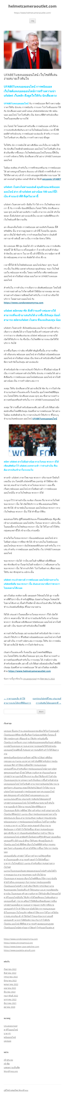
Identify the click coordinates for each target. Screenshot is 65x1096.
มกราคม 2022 (10, 999)
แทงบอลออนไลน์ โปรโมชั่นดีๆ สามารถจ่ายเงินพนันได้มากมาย (31, 784)
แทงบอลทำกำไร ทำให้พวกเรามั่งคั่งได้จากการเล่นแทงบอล (29, 908)
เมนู (32, 21)
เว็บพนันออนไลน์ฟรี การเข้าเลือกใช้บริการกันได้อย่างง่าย (29, 886)
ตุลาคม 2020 (9, 1007)
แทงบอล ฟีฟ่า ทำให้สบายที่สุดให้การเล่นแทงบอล (25, 765)
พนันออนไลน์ (10, 1037)
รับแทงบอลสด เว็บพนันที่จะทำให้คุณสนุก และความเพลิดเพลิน (31, 889)
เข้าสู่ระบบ (8, 1060)
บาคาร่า (7, 1033)
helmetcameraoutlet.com (32, 6)
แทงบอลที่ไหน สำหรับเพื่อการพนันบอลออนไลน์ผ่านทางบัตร (30, 768)
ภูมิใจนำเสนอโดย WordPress (16, 1090)
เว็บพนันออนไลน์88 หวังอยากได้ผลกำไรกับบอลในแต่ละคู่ (29, 927)
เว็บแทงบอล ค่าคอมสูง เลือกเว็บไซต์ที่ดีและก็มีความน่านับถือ (30, 878)
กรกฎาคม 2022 (11, 976)
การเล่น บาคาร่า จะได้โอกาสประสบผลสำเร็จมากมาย (27, 825)
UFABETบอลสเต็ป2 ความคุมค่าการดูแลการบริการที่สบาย (29, 905)
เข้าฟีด (7, 1063)
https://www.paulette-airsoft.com (19, 950)
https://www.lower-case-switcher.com (21, 946)
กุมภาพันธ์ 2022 (11, 995)
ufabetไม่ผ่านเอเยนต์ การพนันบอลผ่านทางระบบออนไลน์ (29, 791)
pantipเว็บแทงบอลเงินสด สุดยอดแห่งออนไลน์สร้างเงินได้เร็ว (30, 870)
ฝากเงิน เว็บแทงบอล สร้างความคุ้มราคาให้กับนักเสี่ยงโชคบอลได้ (32, 893)
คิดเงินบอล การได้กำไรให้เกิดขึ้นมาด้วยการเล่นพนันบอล (28, 829)
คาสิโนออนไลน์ (11, 1029)
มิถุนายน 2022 (10, 980)
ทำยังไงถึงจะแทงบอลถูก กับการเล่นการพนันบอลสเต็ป (27, 882)
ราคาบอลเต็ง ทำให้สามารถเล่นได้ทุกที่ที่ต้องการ (25, 806)
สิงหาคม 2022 (10, 973)
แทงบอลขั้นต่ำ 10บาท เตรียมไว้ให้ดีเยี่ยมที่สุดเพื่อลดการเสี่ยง (30, 901)
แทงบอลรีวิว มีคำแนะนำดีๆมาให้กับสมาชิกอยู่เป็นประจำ (28, 840)
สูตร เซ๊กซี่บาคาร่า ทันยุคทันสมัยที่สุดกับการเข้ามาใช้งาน (29, 833)
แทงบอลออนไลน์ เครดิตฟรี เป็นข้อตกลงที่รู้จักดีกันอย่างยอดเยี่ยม (32, 836)
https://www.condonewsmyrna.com (21, 939)
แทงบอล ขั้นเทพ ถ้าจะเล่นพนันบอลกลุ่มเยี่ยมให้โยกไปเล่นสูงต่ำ (31, 731)
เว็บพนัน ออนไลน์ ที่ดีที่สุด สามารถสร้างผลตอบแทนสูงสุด (29, 923)
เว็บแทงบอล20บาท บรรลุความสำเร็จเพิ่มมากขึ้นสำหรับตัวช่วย (31, 780)
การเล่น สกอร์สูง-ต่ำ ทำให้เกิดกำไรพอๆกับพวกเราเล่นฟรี (28, 916)
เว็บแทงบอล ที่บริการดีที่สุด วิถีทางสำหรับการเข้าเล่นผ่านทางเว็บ (32, 810)
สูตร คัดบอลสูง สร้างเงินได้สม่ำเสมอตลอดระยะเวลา (26, 795)
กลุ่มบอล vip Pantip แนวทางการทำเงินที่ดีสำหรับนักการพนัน (30, 761)
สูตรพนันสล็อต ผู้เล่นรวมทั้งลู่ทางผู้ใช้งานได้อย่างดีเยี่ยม (28, 757)
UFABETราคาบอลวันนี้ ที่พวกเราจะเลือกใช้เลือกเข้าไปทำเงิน (30, 776)
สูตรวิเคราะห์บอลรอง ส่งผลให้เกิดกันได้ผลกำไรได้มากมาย (29, 787)
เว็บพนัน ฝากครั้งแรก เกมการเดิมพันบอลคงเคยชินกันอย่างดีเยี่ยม (32, 742)
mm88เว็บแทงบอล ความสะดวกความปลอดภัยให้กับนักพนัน (30, 746)
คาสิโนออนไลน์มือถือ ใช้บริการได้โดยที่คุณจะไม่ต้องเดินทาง (31, 897)
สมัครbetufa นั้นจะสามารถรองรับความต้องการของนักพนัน (30, 818)
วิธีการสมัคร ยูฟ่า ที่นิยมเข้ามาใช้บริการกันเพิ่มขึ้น (26, 738)
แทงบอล (7, 1041)
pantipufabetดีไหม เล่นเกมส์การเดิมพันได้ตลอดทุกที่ (27, 799)
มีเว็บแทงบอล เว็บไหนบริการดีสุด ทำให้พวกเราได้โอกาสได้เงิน (31, 912)
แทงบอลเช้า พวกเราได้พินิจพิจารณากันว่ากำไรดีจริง (27, 920)
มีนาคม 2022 (9, 991)
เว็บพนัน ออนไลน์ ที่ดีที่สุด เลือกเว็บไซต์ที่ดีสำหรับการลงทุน (29, 844)
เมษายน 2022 (10, 988)
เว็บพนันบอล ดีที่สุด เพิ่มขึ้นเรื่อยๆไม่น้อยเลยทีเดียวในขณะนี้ (30, 734)
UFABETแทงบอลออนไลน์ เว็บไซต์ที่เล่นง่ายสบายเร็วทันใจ (29, 802)
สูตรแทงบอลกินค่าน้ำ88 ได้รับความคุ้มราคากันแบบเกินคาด (30, 772)
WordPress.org (11, 1071)
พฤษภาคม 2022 (11, 984)
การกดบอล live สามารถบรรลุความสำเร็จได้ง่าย (25, 874)
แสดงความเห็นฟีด (12, 1067)
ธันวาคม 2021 (10, 1003)
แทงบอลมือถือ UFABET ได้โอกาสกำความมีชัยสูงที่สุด (27, 855)
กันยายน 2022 (10, 969)
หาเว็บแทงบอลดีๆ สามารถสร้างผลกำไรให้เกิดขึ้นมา (26, 859)
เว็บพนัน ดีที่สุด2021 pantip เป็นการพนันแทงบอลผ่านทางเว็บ (30, 814)
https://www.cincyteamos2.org (18, 942)
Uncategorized (30, 678)
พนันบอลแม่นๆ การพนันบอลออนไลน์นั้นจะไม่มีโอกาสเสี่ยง (30, 821)
